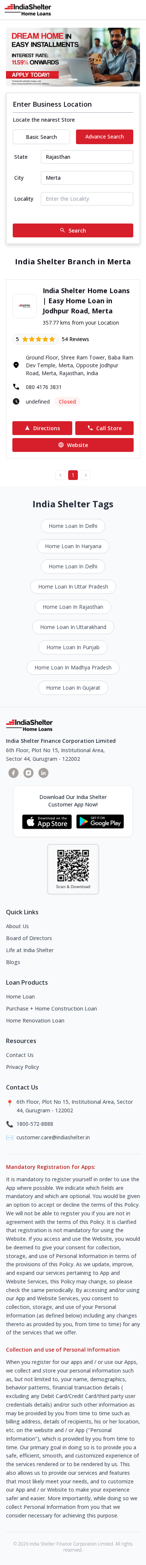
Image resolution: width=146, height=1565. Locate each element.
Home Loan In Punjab (73, 647)
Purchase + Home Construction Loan (51, 1008)
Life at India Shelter (30, 950)
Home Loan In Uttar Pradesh (73, 586)
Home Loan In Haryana (73, 546)
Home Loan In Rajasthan (73, 606)
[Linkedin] (43, 773)
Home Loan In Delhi (73, 525)
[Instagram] (28, 773)
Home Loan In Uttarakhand (73, 626)
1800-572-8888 (34, 1123)
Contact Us (20, 1054)
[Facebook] (13, 773)
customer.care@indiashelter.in (53, 1137)
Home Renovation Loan (35, 1020)
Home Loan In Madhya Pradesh (73, 667)
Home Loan (20, 996)
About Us (17, 926)
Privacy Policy (22, 1066)
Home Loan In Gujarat (73, 687)
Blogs (13, 962)
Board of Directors (29, 938)
